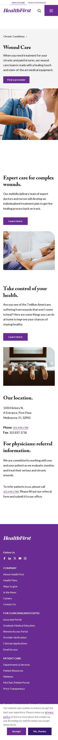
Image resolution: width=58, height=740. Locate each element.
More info (22, 724)
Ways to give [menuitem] (10, 586)
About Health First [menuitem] (13, 574)
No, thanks (39, 731)
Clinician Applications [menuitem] (15, 643)
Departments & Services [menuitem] (16, 664)
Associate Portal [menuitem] (12, 619)
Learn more (15, 221)
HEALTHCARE (18, 2)
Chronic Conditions (14, 36)
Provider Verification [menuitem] (14, 637)
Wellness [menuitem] (8, 676)
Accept (16, 731)
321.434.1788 (20, 427)
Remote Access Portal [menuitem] (15, 631)
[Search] (39, 10)
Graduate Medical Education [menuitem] (19, 625)
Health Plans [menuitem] (10, 580)
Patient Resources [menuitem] (13, 670)
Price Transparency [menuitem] (14, 688)
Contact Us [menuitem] (9, 604)
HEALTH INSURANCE (37, 2)
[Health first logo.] (17, 538)
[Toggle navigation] (51, 10)
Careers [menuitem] (7, 598)
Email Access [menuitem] (10, 649)
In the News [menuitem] (9, 592)
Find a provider (16, 79)
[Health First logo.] (17, 10)
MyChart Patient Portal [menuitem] (16, 682)
